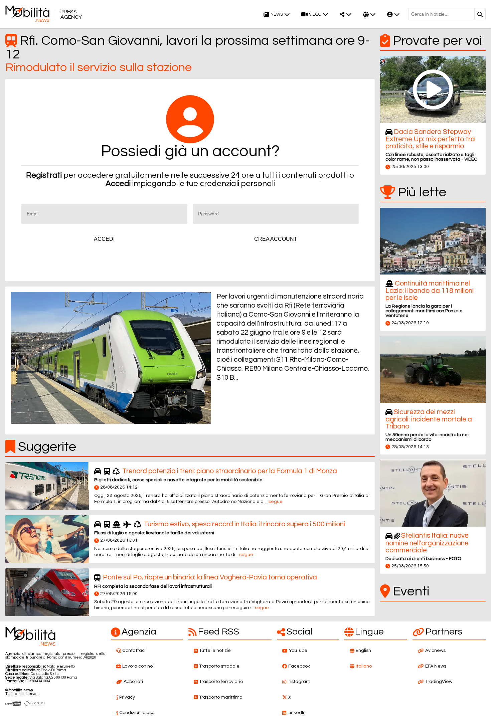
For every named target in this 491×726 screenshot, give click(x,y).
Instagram (299, 681)
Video (315, 14)
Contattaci (134, 650)
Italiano (364, 666)
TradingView (438, 681)
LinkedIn (297, 712)
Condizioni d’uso (136, 712)
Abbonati (133, 681)
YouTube (298, 650)
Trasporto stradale (219, 666)
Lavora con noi (138, 666)
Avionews (435, 650)
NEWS (277, 14)
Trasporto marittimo (220, 697)
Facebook (299, 666)
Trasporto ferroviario (221, 681)
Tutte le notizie (215, 650)
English (363, 650)
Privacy (127, 697)
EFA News (435, 666)
